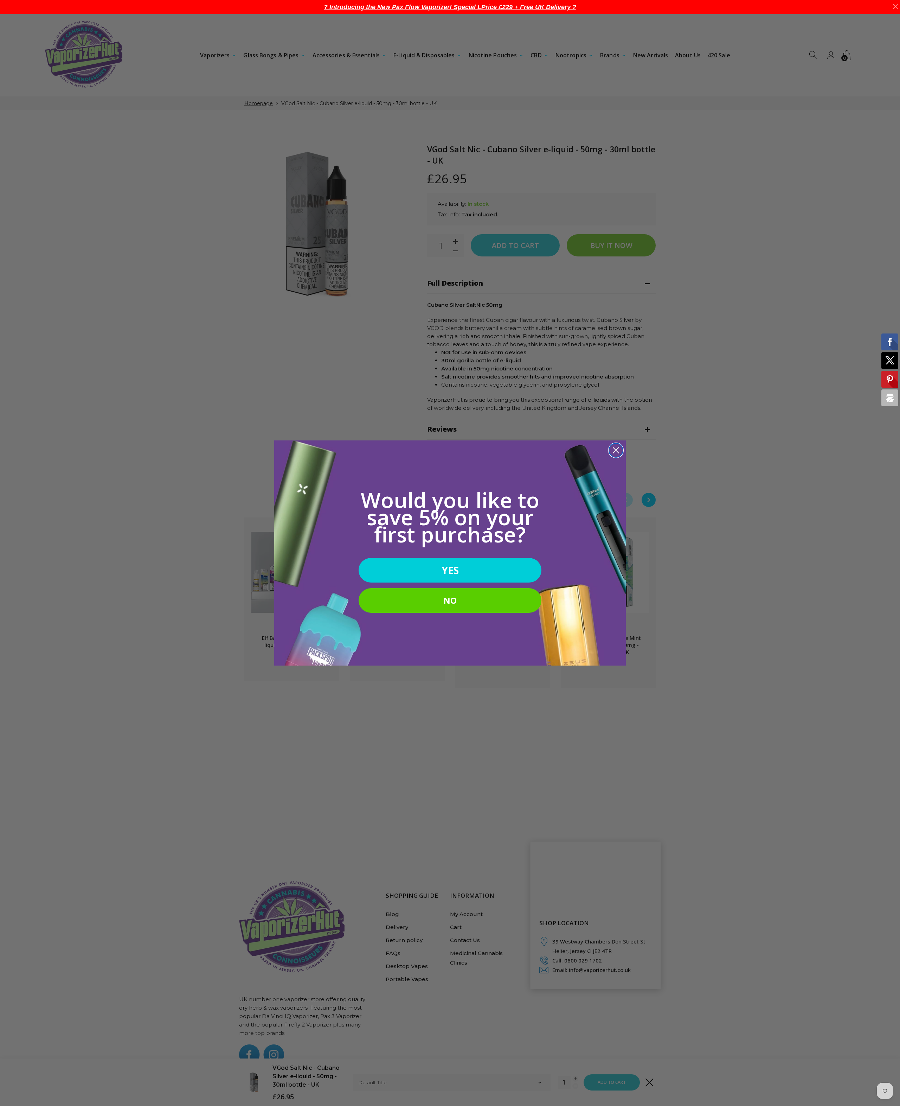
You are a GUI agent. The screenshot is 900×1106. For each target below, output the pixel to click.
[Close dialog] (616, 450)
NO (450, 600)
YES (450, 570)
